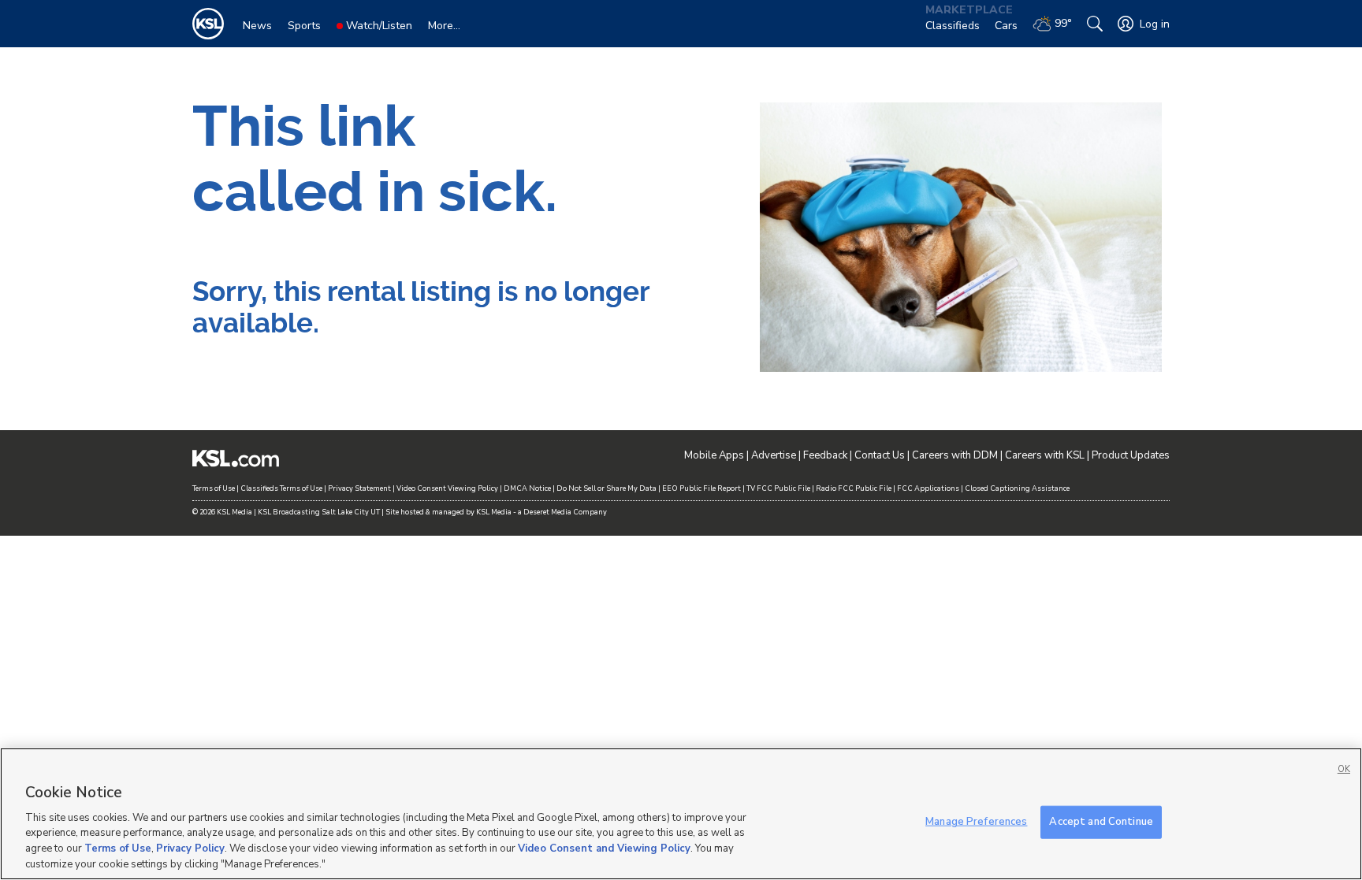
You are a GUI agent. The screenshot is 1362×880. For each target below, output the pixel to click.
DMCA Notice (527, 488)
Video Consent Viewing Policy (447, 488)
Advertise (773, 455)
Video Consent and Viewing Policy (604, 848)
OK (1344, 769)
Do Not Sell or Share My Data (606, 488)
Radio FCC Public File (853, 488)
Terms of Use (213, 488)
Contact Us (879, 455)
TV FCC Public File (778, 488)
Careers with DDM (955, 455)
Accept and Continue (1100, 822)
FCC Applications (928, 488)
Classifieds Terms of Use (281, 488)
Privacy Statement (359, 488)
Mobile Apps (714, 455)
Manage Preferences (976, 822)
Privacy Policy (190, 848)
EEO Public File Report (701, 488)
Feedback (825, 455)
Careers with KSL (1045, 455)
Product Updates (1131, 455)
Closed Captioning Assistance (1017, 488)
